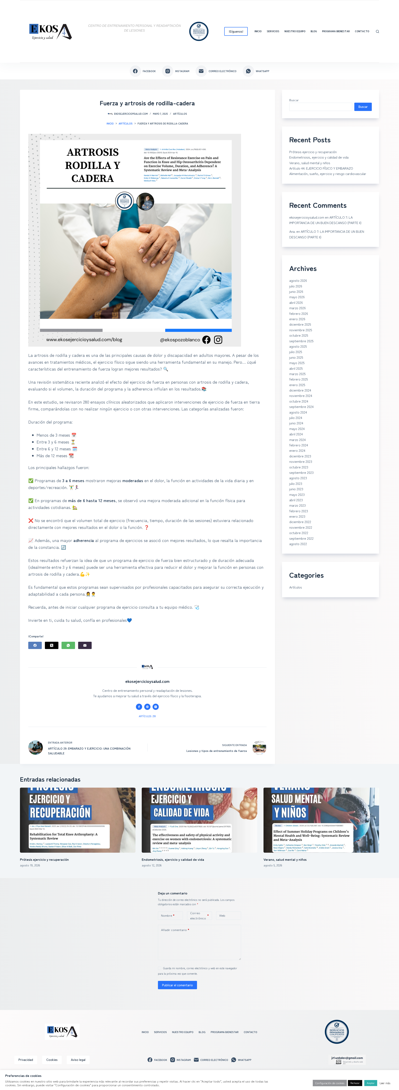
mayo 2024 (297, 428)
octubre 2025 (298, 335)
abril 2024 (296, 433)
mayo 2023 (297, 494)
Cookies (52, 1059)
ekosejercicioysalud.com (306, 217)
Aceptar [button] (371, 1083)
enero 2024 (297, 450)
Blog (314, 31)
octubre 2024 (298, 401)
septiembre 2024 (301, 406)
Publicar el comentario (177, 985)
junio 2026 (296, 291)
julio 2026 (295, 285)
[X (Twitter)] (51, 645)
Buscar (294, 100)
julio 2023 (295, 483)
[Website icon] (147, 707)
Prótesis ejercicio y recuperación (313, 151)
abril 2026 (296, 302)
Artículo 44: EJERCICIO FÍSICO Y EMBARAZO (321, 168)
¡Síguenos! (236, 31)
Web (222, 915)
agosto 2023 (298, 477)
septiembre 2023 (301, 472)
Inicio (258, 31)
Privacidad (25, 1059)
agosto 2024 (298, 412)
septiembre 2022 (301, 538)
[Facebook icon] (139, 707)
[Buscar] (377, 31)
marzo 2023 (297, 505)
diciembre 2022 (300, 521)
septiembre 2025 (301, 340)
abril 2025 (296, 368)
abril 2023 (296, 499)
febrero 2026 (298, 313)
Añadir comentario (175, 929)
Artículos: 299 (147, 716)
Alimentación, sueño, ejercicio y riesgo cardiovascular (327, 173)
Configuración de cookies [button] (329, 1083)
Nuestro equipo (294, 31)
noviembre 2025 (300, 329)
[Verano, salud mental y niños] (321, 820)
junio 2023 (296, 488)
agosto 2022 (298, 543)
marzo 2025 (297, 373)
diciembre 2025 (300, 324)
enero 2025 (297, 384)
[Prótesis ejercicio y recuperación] (77, 820)
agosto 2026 (298, 280)
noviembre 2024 (300, 395)
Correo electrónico (199, 915)
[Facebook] (35, 645)
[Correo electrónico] (85, 645)
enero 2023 (297, 516)
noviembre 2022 (300, 527)
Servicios (273, 31)
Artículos (180, 113)
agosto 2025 (298, 346)
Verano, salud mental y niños (309, 162)
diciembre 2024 (300, 390)
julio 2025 (295, 351)
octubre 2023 (298, 466)
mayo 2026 (297, 296)
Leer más (385, 1083)
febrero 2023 (298, 510)
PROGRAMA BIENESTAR (336, 31)
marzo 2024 (297, 439)
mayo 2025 (297, 362)
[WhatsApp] (68, 645)
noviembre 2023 (300, 461)
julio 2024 (295, 417)
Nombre (168, 915)
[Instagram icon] (156, 707)
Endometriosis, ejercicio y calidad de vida (319, 157)
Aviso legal (78, 1059)
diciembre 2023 (300, 455)
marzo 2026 (297, 307)
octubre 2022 (298, 532)
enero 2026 (297, 318)
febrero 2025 (298, 379)
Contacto (362, 31)
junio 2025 (296, 357)
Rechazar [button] (355, 1083)
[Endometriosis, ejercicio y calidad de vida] (199, 820)
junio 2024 (296, 422)
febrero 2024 (298, 444)
